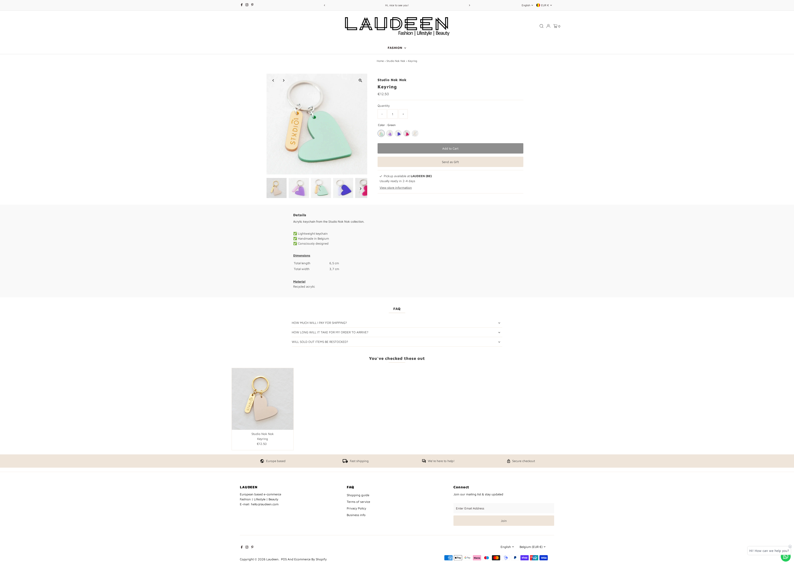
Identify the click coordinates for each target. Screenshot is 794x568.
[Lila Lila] (389, 133)
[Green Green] (381, 133)
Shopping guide (358, 495)
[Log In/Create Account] (548, 26)
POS (284, 559)
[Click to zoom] (360, 80)
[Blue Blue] (398, 133)
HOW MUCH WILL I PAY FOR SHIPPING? (319, 322)
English (526, 5)
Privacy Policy (356, 508)
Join (504, 520)
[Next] (469, 5)
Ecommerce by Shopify (310, 559)
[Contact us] (786, 556)
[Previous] (324, 5)
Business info (356, 515)
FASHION (395, 47)
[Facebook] (242, 5)
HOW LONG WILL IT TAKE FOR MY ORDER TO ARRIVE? (330, 332)
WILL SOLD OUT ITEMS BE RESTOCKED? (320, 341)
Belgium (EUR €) (531, 547)
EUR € (545, 5)
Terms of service (358, 501)
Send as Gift (450, 162)
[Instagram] (246, 5)
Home (380, 60)
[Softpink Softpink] (415, 133)
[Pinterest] (252, 5)
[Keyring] (262, 399)
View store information (396, 187)
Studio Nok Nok (395, 60)
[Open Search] (541, 26)
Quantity (384, 105)
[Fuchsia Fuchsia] (406, 133)
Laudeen (272, 559)
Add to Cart (450, 148)
